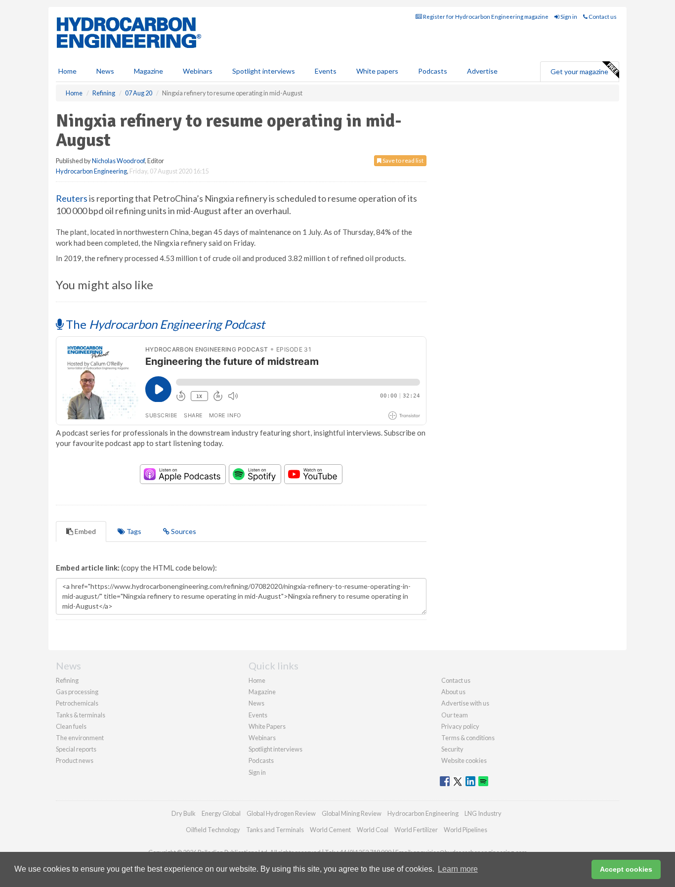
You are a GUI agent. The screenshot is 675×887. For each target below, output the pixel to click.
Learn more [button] (458, 869)
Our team (454, 715)
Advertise (482, 71)
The (164, 324)
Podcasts (432, 71)
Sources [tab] (182, 531)
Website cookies (464, 760)
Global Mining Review (351, 813)
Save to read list (402, 160)
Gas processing (77, 692)
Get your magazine (579, 71)
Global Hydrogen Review (281, 813)
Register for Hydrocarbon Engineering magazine (485, 16)
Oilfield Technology (213, 830)
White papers (377, 71)
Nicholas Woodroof (118, 161)
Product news (74, 760)
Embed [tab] (84, 531)
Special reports (76, 749)
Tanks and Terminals (275, 830)
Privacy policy (460, 726)
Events (326, 71)
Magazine (148, 71)
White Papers (267, 726)
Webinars (197, 71)
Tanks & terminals (80, 715)
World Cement (330, 830)
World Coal (372, 830)
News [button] (105, 71)
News (256, 703)
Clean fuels (71, 726)
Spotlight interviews (263, 71)
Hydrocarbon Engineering (91, 171)
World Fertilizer (416, 830)
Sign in (568, 16)
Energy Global (221, 813)
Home (67, 71)
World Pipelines (465, 830)
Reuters (71, 198)
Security (452, 749)
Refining (67, 680)
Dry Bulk (183, 813)
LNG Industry (483, 813)
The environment (80, 738)
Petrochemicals (77, 703)
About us (453, 692)
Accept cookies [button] (626, 869)
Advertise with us (465, 703)
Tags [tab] (133, 531)
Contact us (602, 16)
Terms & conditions (468, 738)
